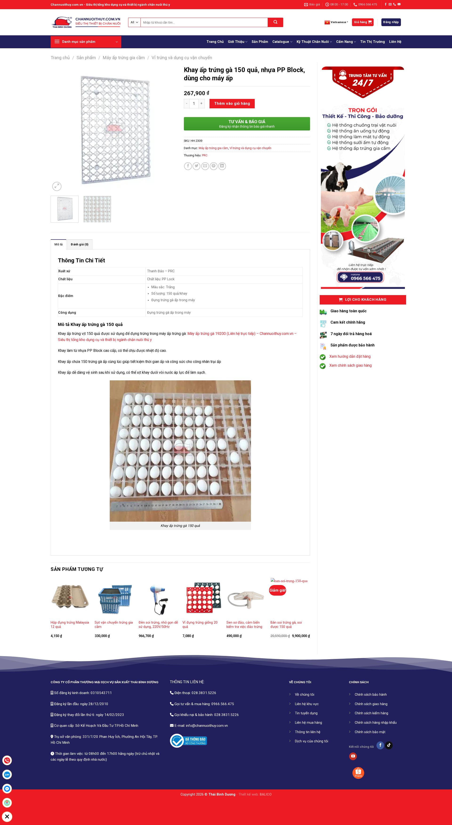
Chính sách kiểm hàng (371, 713)
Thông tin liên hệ (307, 732)
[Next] (168, 129)
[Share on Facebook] (188, 166)
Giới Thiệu (236, 42)
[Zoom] (56, 186)
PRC (204, 155)
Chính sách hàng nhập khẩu (376, 723)
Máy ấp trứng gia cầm (124, 57)
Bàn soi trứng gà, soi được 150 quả (286, 625)
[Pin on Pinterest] (214, 166)
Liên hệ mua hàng (308, 723)
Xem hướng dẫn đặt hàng (350, 356)
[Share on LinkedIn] (222, 166)
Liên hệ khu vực (307, 704)
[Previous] (59, 129)
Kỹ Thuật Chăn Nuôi (313, 42)
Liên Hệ (395, 42)
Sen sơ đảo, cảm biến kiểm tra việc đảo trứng (244, 625)
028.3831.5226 (204, 693)
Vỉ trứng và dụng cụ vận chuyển (182, 57)
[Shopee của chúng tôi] (358, 773)
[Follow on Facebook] (385, 4)
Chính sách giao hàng (371, 704)
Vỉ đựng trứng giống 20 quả (200, 625)
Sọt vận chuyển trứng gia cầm (114, 625)
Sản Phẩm (260, 42)
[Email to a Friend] (205, 166)
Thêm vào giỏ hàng (232, 103)
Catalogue (280, 42)
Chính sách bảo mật (370, 732)
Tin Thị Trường (372, 42)
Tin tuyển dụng (306, 713)
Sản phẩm (86, 57)
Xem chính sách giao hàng (350, 365)
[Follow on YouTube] (399, 4)
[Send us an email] (390, 4)
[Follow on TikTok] (389, 745)
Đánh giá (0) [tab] (80, 244)
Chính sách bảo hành (371, 695)
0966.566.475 (222, 704)
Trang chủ (60, 57)
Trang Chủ (215, 42)
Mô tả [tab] (58, 244)
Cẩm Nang (344, 42)
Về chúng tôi (304, 695)
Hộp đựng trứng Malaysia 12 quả (70, 625)
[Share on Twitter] (196, 166)
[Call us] (394, 4)
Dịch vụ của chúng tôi (311, 741)
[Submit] (275, 22)
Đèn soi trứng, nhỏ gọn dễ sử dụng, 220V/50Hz (158, 625)
